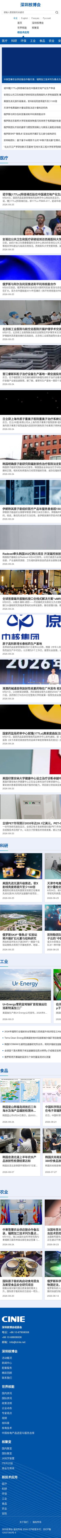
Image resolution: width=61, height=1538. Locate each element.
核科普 (5, 1423)
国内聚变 (7, 1448)
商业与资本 (8, 1468)
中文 (15, 18)
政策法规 (7, 1403)
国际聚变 (7, 1453)
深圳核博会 (38, 23)
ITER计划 (7, 1463)
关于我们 (24, 1522)
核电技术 (7, 1428)
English (24, 18)
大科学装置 (8, 1458)
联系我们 (7, 1378)
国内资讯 (7, 1393)
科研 (14, 41)
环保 (23, 41)
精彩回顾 (7, 1373)
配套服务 (7, 1368)
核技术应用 (23, 32)
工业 (33, 41)
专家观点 (7, 1413)
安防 (4, 1513)
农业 (51, 41)
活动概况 (7, 1358)
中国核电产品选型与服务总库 (18, 1433)
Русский (47, 18)
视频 (4, 1418)
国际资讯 (7, 1398)
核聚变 (35, 28)
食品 (42, 41)
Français (35, 18)
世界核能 (22, 28)
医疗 (5, 41)
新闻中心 (7, 1363)
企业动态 (7, 1408)
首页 (19, 23)
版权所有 (37, 1522)
